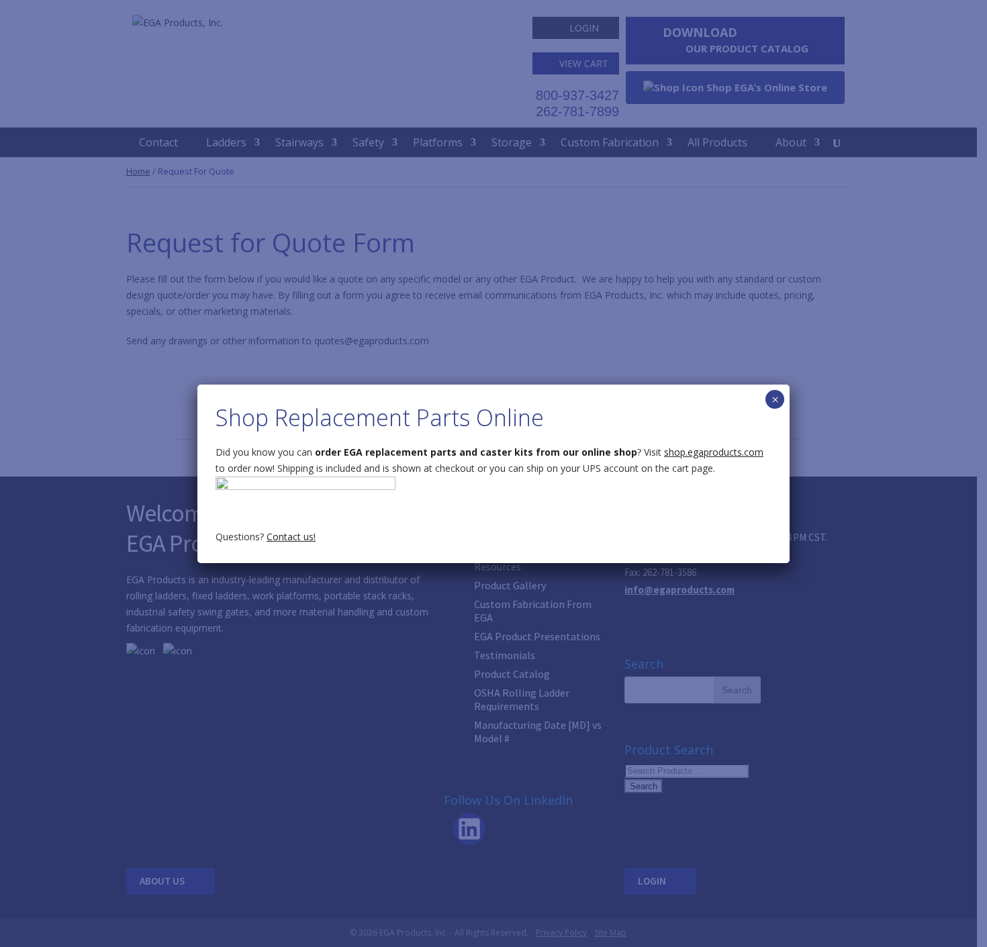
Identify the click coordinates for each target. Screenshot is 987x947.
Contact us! (291, 536)
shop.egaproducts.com (713, 452)
